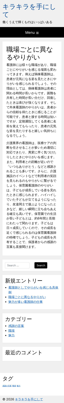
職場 (11, 331)
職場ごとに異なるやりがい (27, 297)
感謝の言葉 (16, 326)
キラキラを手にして (29, 10)
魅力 (11, 335)
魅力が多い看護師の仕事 (25, 302)
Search (41, 265)
